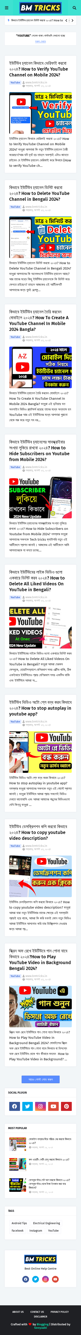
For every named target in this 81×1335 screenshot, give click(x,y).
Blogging (43, 1324)
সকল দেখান (40, 41)
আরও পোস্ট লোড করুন (41, 1079)
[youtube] (53, 1106)
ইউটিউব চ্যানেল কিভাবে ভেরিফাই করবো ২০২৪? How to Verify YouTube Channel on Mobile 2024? (38, 69)
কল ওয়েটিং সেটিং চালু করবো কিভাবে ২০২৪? (49, 1159)
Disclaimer (40, 1316)
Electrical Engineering (46, 1223)
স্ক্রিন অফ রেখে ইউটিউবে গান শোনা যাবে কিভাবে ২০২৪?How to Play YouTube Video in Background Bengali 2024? (40, 959)
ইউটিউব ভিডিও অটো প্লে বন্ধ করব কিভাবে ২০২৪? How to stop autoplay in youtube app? (40, 708)
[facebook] (14, 1106)
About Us (18, 1311)
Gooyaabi (40, 1327)
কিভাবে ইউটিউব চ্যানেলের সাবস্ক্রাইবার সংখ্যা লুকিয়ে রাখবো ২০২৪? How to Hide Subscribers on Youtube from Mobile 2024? (39, 450)
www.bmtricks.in (36, 82)
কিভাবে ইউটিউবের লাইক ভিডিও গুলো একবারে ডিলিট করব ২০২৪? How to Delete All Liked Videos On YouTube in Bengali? (37, 580)
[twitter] (27, 1106)
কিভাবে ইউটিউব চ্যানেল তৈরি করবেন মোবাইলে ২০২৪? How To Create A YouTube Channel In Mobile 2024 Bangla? (39, 320)
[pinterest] (66, 1106)
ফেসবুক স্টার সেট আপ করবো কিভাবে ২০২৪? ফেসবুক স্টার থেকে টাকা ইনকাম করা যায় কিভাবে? (49, 1183)
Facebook (17, 1230)
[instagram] (40, 1106)
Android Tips (19, 1223)
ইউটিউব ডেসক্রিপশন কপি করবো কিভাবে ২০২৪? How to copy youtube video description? (38, 832)
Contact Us (37, 1311)
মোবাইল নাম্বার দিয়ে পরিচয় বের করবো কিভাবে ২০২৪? (50, 1141)
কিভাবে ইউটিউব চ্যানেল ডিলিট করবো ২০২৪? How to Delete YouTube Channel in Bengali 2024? (39, 193)
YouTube (15, 82)
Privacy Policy (60, 1311)
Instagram (35, 1230)
